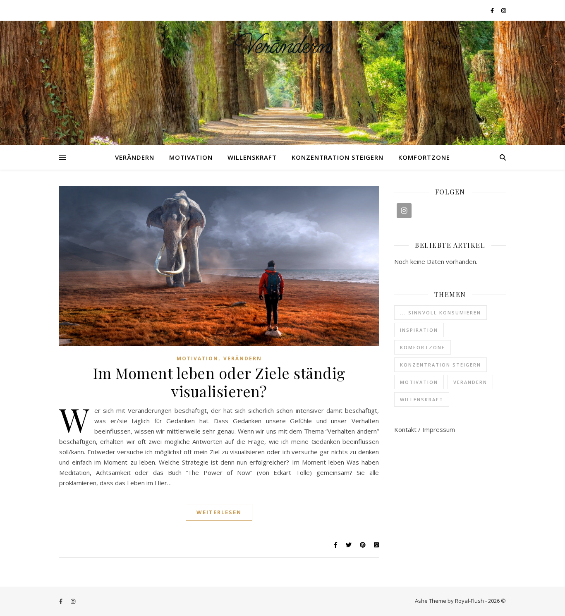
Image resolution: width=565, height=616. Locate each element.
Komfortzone (424, 157)
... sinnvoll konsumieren (440, 312)
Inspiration (419, 330)
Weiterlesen (219, 512)
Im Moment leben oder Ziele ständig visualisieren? (219, 382)
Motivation (191, 157)
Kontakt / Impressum (424, 429)
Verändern (282, 46)
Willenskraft (252, 157)
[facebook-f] (493, 10)
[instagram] (503, 10)
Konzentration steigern (337, 157)
